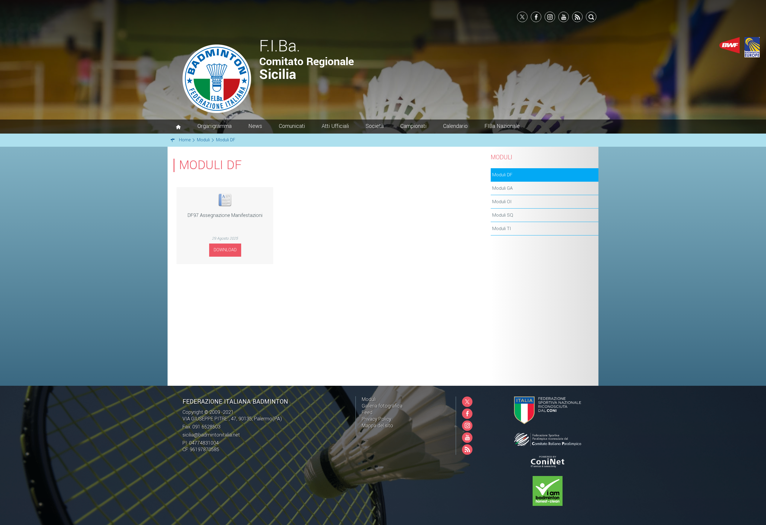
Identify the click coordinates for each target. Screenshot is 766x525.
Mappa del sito (377, 425)
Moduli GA (502, 188)
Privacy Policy (376, 419)
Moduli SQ (502, 215)
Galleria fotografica (382, 405)
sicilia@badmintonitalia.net (211, 434)
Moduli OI (502, 201)
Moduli (369, 399)
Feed (367, 412)
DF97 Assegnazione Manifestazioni (225, 215)
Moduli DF (502, 175)
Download (225, 250)
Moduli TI (501, 228)
